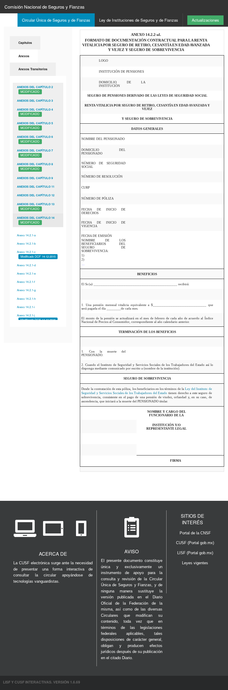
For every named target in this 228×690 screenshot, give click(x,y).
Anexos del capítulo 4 (35, 111)
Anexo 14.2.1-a (26, 235)
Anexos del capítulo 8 (35, 166)
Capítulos (25, 43)
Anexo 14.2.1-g (26, 290)
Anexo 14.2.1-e (26, 273)
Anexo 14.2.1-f (26, 282)
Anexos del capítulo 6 (35, 139)
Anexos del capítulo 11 (35, 186)
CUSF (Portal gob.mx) (195, 543)
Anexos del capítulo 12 (35, 195)
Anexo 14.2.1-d (26, 265)
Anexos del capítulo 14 (35, 220)
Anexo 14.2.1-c (36, 254)
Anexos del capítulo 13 (35, 206)
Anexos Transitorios (33, 69)
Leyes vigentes (195, 563)
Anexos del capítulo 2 (35, 89)
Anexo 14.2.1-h (26, 299)
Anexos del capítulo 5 (35, 125)
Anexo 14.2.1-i (26, 307)
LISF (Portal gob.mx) (195, 553)
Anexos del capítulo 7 (35, 152)
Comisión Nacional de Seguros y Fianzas (44, 7)
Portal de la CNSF (195, 533)
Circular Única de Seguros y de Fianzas (56, 20)
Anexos (23, 56)
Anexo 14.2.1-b (26, 243)
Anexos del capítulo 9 (35, 178)
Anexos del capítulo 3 (35, 100)
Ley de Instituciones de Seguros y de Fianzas (138, 20)
